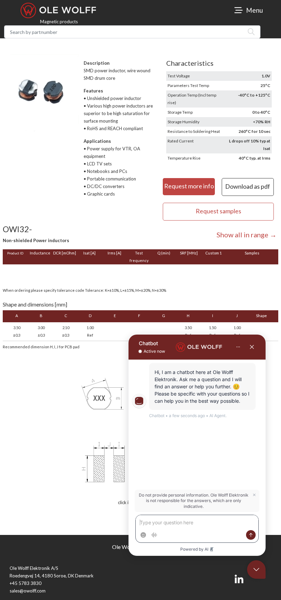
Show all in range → (247, 234)
